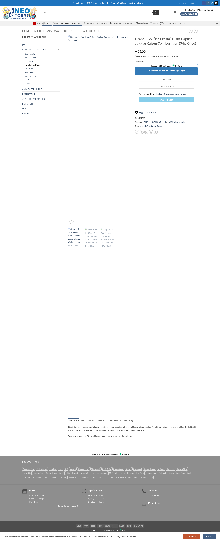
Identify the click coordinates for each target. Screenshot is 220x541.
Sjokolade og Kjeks (87, 30)
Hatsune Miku (182, 469)
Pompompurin (151, 473)
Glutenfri (161, 469)
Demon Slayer (118, 469)
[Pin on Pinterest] (151, 132)
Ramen (171, 473)
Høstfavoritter (38, 473)
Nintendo (130, 473)
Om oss (182, 23)
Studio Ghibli (85, 477)
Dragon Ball (137, 469)
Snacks (27, 80)
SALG (38, 23)
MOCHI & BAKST (31, 76)
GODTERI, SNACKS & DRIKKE (68, 23)
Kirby (68, 473)
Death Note (106, 469)
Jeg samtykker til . (164, 94)
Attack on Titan (28, 469)
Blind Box (52, 469)
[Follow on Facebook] (204, 3)
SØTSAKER (29, 69)
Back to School (42, 469)
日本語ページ (194, 3)
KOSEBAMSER (28, 94)
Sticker (63, 477)
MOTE (25, 108)
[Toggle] (58, 44)
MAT (47, 23)
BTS (66, 469)
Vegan (135, 477)
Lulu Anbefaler (85, 473)
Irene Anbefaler (144, 126)
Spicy (47, 477)
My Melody (113, 473)
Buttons (73, 469)
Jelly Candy (29, 72)
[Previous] (72, 131)
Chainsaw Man (83, 469)
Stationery (55, 477)
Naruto (122, 473)
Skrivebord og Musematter (33, 477)
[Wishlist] (175, 12)
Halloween (170, 469)
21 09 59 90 (153, 495)
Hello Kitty (27, 473)
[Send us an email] (216, 3)
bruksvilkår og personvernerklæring (170, 94)
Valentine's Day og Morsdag (121, 477)
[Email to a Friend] (146, 132)
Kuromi (75, 473)
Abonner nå (166, 100)
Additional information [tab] (92, 421)
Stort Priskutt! (73, 477)
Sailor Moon (180, 473)
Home (26, 30)
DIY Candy (29, 61)
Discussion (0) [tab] (126, 421)
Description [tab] (73, 421)
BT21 (60, 469)
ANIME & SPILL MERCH (96, 23)
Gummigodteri (30, 54)
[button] (189, 14)
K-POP (155, 23)
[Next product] (191, 31)
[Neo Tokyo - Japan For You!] (19, 13)
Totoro (106, 477)
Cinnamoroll (95, 469)
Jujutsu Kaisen (156, 126)
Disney (128, 469)
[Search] (156, 12)
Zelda (151, 477)
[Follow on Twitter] (212, 3)
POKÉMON (143, 23)
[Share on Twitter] (142, 132)
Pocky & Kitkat (30, 57)
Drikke (27, 83)
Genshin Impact (149, 469)
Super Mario (96, 477)
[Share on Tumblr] (156, 132)
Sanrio (189, 473)
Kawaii (61, 473)
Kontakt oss (181, 3)
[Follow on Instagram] (208, 3)
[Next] (126, 131)
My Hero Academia (100, 473)
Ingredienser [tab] (112, 421)
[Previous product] (195, 31)
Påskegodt (162, 473)
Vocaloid (143, 477)
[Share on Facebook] (137, 132)
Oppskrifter (169, 23)
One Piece (140, 473)
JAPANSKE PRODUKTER (122, 23)
